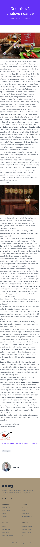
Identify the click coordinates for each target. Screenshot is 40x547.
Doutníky (27, 18)
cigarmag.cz (6, 451)
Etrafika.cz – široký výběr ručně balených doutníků (18, 443)
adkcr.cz (17, 543)
